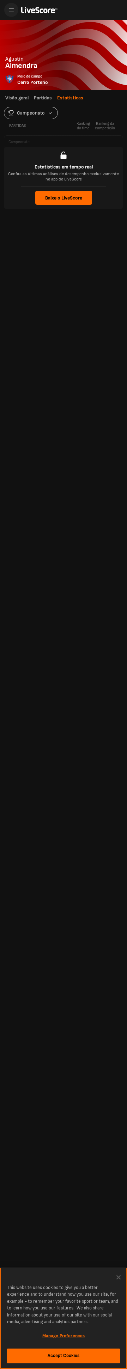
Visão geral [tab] (17, 98)
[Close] (118, 1277)
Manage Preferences (63, 1336)
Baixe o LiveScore (63, 198)
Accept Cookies (64, 1355)
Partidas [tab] (43, 98)
